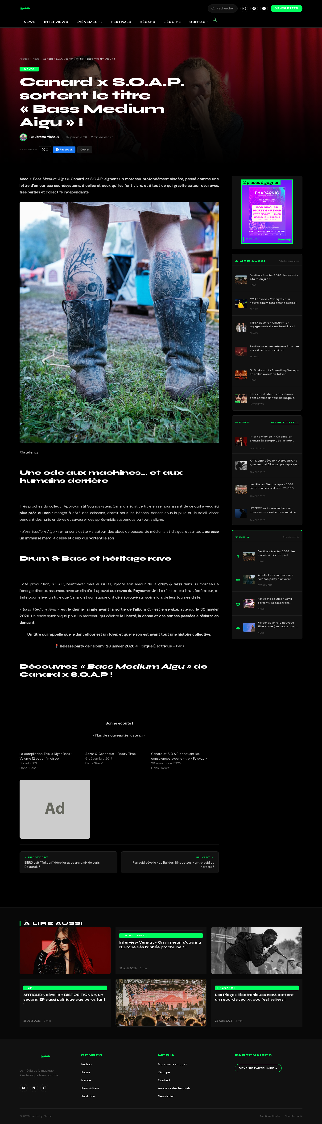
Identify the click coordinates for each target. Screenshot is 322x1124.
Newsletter (286, 8)
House (85, 1072)
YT (44, 1087)
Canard (76, 597)
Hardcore (88, 1096)
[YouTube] (264, 8)
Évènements (90, 22)
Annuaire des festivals (174, 1088)
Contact (198, 22)
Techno (86, 1064)
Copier (84, 149)
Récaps (147, 22)
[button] (25, 8)
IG (23, 1087)
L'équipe (164, 1072)
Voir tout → (285, 422)
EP (30, 988)
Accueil (24, 58)
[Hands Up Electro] (25, 8)
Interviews (56, 22)
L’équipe (172, 22)
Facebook (66, 149)
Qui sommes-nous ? (172, 1064)
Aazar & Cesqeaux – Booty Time (110, 754)
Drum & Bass (90, 1088)
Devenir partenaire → (258, 1068)
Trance (86, 1080)
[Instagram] (244, 8)
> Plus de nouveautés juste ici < (119, 735)
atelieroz (30, 452)
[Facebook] (254, 8)
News (30, 22)
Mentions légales (270, 1116)
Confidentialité (293, 1116)
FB (34, 1087)
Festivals (121, 22)
